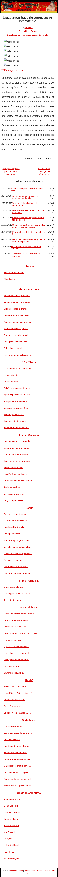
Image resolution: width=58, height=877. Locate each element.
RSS (29, 874)
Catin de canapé (11, 666)
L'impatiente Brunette (14, 494)
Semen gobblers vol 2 (14, 414)
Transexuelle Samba (13, 726)
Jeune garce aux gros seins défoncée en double (25, 197)
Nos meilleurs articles (14, 272)
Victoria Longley (11, 858)
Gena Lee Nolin (11, 806)
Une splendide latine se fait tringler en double (28, 211)
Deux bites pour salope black (17, 547)
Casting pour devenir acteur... (18, 593)
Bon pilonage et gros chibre (17, 540)
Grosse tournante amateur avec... (20, 614)
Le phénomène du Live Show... (18, 368)
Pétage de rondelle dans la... (17, 335)
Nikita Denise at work (13, 467)
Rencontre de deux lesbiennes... (19, 355)
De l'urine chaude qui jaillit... (17, 772)
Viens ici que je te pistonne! (16, 448)
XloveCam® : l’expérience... (17, 686)
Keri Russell (9, 832)
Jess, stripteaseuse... (14, 600)
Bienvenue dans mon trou (16, 408)
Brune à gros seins (12, 706)
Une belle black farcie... (15, 527)
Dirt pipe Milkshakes (13, 534)
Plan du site (9, 279)
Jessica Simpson (11, 825)
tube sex (29, 27)
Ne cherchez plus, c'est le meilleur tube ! (27, 190)
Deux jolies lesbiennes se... (16, 341)
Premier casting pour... (14, 560)
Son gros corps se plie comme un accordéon (11, 171)
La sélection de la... (13, 375)
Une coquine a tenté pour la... (18, 441)
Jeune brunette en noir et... (16, 427)
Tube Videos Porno (28, 31)
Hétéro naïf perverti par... (15, 752)
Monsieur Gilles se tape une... (18, 553)
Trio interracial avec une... (16, 566)
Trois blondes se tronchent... (17, 653)
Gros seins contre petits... (16, 328)
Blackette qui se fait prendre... (18, 573)
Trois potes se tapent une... (16, 659)
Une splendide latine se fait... (17, 315)
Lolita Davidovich (12, 845)
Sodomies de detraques (15, 421)
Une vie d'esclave (12, 739)
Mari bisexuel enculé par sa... (17, 766)
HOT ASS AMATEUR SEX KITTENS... (21, 633)
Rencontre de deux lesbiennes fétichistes (25, 255)
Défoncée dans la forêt (14, 699)
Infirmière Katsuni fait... (14, 799)
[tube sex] (29, 6)
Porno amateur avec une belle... (19, 779)
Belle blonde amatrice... (15, 348)
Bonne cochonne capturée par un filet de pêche (28, 219)
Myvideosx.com (16, 871)
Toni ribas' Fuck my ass (15, 627)
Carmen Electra (11, 819)
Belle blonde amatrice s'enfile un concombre (26, 248)
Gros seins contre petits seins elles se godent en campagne (28, 226)
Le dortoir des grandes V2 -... (17, 713)
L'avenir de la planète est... (16, 521)
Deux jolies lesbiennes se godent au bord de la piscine (29, 240)
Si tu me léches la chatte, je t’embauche (25, 204)
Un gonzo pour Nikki (13, 500)
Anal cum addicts (12, 487)
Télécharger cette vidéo (13, 70)
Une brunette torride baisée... (17, 746)
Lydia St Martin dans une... (16, 646)
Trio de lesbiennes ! (13, 640)
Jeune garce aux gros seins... (18, 302)
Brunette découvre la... (14, 673)
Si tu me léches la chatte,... (16, 309)
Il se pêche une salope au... (17, 401)
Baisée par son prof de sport (17, 388)
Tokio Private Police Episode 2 (18, 693)
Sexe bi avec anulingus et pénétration (44, 171)
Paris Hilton (9, 852)
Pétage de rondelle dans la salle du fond (28, 233)
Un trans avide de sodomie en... (19, 481)
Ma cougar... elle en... (14, 587)
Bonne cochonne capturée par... (19, 322)
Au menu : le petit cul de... (16, 514)
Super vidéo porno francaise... (18, 461)
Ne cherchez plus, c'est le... (17, 295)
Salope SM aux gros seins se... (18, 785)
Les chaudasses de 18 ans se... (19, 733)
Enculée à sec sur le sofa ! (16, 474)
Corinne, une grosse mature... (18, 759)
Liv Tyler (8, 838)
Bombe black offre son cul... (17, 454)
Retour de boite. (11, 381)
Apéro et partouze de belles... (18, 394)
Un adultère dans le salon (16, 620)
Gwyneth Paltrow (12, 812)
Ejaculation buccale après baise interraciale (27, 35)
